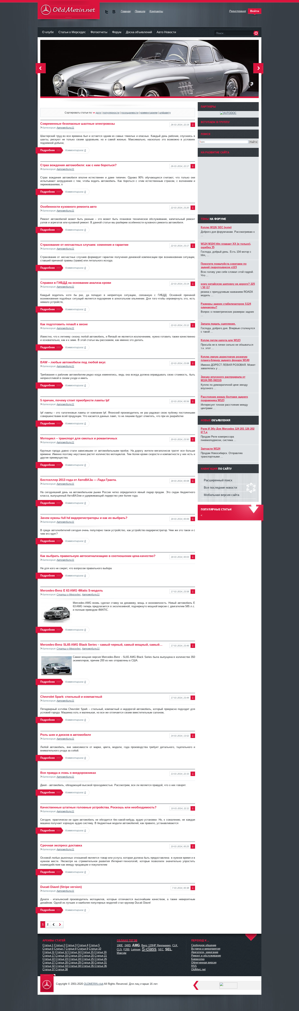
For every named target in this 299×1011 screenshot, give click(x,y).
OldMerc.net (198, 969)
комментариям (148, 112)
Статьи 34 (75, 965)
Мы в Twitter (106, 11)
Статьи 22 (49, 959)
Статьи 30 (88, 962)
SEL (168, 949)
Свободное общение (203, 945)
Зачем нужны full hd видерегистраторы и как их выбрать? (83, 518)
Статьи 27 (49, 962)
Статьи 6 (48, 948)
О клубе (48, 32)
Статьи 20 (88, 955)
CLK (174, 945)
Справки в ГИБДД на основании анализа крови (75, 282)
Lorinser (135, 949)
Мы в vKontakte (113, 11)
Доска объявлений (139, 32)
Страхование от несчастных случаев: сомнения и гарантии (84, 244)
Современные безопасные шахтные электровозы (77, 123)
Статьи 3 (71, 945)
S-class (149, 948)
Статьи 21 (101, 955)
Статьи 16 (100, 952)
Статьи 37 (49, 969)
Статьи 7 (59, 948)
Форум (116, 32)
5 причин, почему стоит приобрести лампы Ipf (74, 400)
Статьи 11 (49, 952)
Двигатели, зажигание (204, 952)
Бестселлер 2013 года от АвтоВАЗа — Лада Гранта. (78, 479)
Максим (121, 952)
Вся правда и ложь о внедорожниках (68, 772)
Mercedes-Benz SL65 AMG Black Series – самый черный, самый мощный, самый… (101, 644)
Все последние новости (220, 487)
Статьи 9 (82, 948)
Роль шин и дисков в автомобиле (65, 734)
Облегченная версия (203, 962)
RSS (194, 965)
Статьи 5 (94, 945)
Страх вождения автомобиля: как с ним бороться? (78, 165)
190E (120, 945)
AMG (136, 945)
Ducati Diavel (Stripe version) (61, 887)
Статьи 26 (101, 959)
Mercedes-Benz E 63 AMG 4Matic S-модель (71, 590)
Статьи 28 (62, 962)
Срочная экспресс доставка (61, 845)
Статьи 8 (71, 948)
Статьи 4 (82, 945)
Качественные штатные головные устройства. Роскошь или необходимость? (98, 807)
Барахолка (197, 959)
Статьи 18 (62, 955)
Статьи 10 (95, 948)
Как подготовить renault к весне (64, 324)
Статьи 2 (59, 945)
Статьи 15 (87, 952)
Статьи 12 (61, 952)
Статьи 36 (101, 965)
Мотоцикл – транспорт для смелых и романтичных (78, 438)
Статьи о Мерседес (72, 32)
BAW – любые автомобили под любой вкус (73, 362)
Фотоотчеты (99, 32)
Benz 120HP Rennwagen (156, 945)
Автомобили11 (65, 127)
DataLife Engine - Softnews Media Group (69, 10)
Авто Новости (166, 32)
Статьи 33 (62, 965)
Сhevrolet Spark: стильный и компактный (71, 696)
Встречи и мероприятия (205, 948)
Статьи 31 (101, 962)
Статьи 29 (75, 962)
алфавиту (165, 112)
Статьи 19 (75, 955)
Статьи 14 (74, 952)
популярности (111, 112)
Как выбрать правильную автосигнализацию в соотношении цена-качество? (97, 556)
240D (127, 945)
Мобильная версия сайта (221, 495)
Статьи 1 (48, 945)
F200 (126, 949)
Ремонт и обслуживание (206, 955)
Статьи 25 (88, 959)
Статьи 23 (62, 959)
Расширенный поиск (218, 480)
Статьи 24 (75, 959)
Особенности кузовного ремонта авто (68, 206)
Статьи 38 (62, 969)
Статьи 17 (49, 955)
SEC (161, 949)
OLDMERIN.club (93, 983)
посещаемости (130, 112)
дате (98, 112)
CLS (119, 949)
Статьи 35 (88, 965)
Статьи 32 (49, 965)
